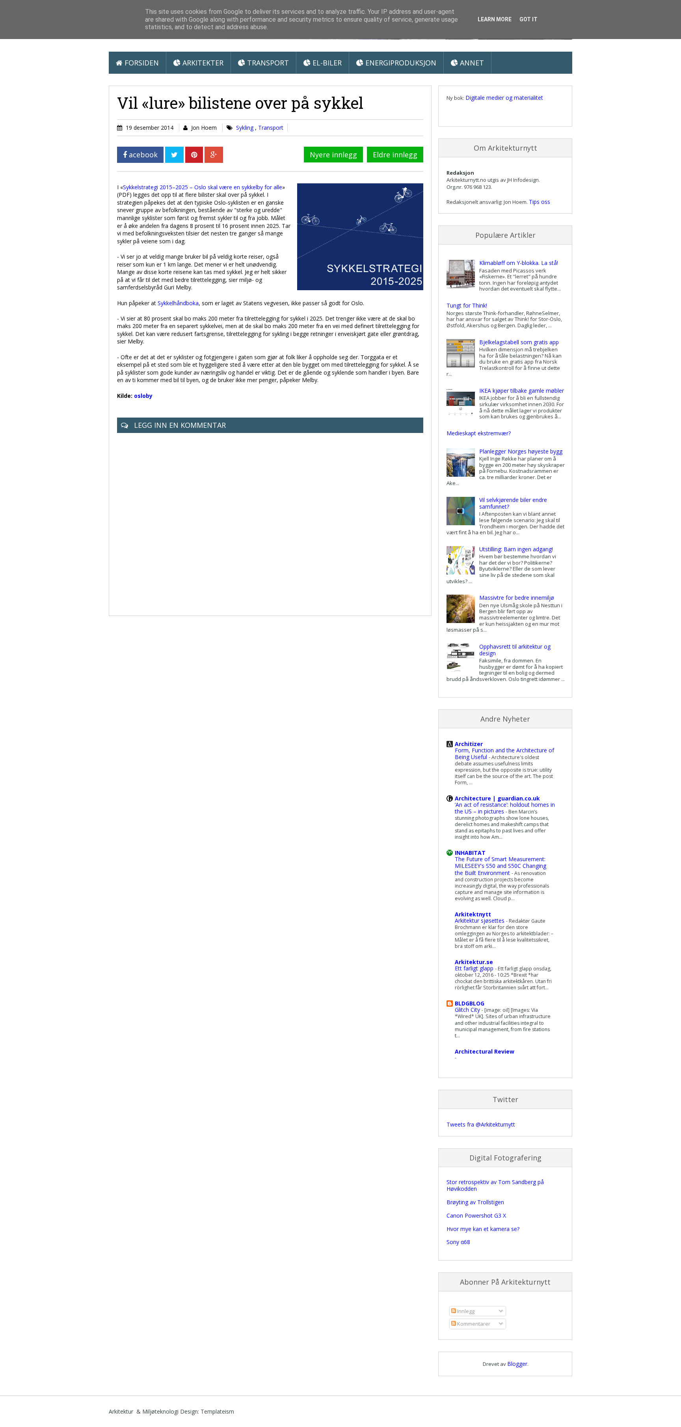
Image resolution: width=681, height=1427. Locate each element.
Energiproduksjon (399, 62)
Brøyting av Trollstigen (475, 1202)
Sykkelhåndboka (178, 303)
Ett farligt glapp (475, 968)
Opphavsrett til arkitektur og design (515, 650)
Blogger (517, 1363)
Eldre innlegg (395, 154)
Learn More (495, 19)
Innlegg (465, 1311)
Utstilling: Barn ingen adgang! (516, 549)
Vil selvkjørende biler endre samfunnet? (513, 503)
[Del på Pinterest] (194, 155)
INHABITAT (470, 852)
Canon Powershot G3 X (476, 1215)
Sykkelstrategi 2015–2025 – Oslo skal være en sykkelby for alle (202, 187)
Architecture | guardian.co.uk (497, 798)
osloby (143, 395)
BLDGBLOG (469, 1003)
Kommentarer (473, 1323)
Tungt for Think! (467, 305)
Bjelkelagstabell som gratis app (519, 342)
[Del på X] (174, 155)
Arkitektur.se (474, 962)
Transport (267, 62)
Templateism (217, 1411)
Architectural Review (484, 1051)
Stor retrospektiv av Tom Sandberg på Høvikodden (495, 1185)
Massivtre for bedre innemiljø (516, 597)
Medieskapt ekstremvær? (479, 433)
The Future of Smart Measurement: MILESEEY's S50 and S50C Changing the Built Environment (500, 865)
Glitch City (468, 1009)
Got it (528, 19)
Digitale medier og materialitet (504, 97)
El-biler (326, 62)
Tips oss (539, 201)
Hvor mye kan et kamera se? (483, 1229)
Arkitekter (201, 62)
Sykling (245, 127)
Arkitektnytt (473, 914)
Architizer (469, 744)
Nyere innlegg (333, 154)
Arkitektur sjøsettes (480, 920)
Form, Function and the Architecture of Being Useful (504, 753)
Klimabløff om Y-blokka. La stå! (518, 263)
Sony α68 (458, 1242)
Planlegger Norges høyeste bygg (520, 451)
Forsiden (141, 62)
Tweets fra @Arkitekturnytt (481, 1124)
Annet (471, 62)
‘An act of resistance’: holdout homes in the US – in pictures (505, 808)
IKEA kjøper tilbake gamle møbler (521, 390)
